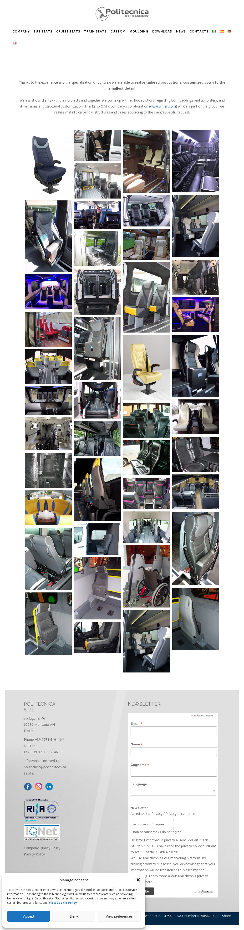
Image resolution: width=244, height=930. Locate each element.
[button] (138, 879)
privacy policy (191, 846)
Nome (137, 744)
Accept (28, 916)
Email (136, 723)
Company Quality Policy (42, 848)
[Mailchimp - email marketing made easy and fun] (203, 892)
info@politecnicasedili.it (42, 760)
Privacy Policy (34, 854)
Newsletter (139, 808)
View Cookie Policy (63, 903)
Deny (74, 916)
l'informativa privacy (159, 840)
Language (139, 784)
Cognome (140, 765)
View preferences (119, 916)
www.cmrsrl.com (163, 106)
